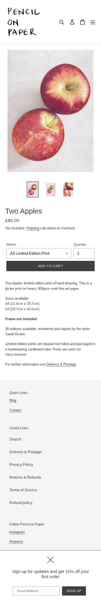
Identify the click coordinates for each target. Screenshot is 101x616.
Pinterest (16, 542)
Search (15, 439)
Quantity (80, 244)
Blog (12, 400)
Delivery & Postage (61, 364)
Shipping (32, 228)
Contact (15, 410)
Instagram (17, 532)
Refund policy (20, 503)
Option (11, 244)
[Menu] (93, 21)
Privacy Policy (21, 465)
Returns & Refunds (25, 477)
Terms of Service (23, 490)
